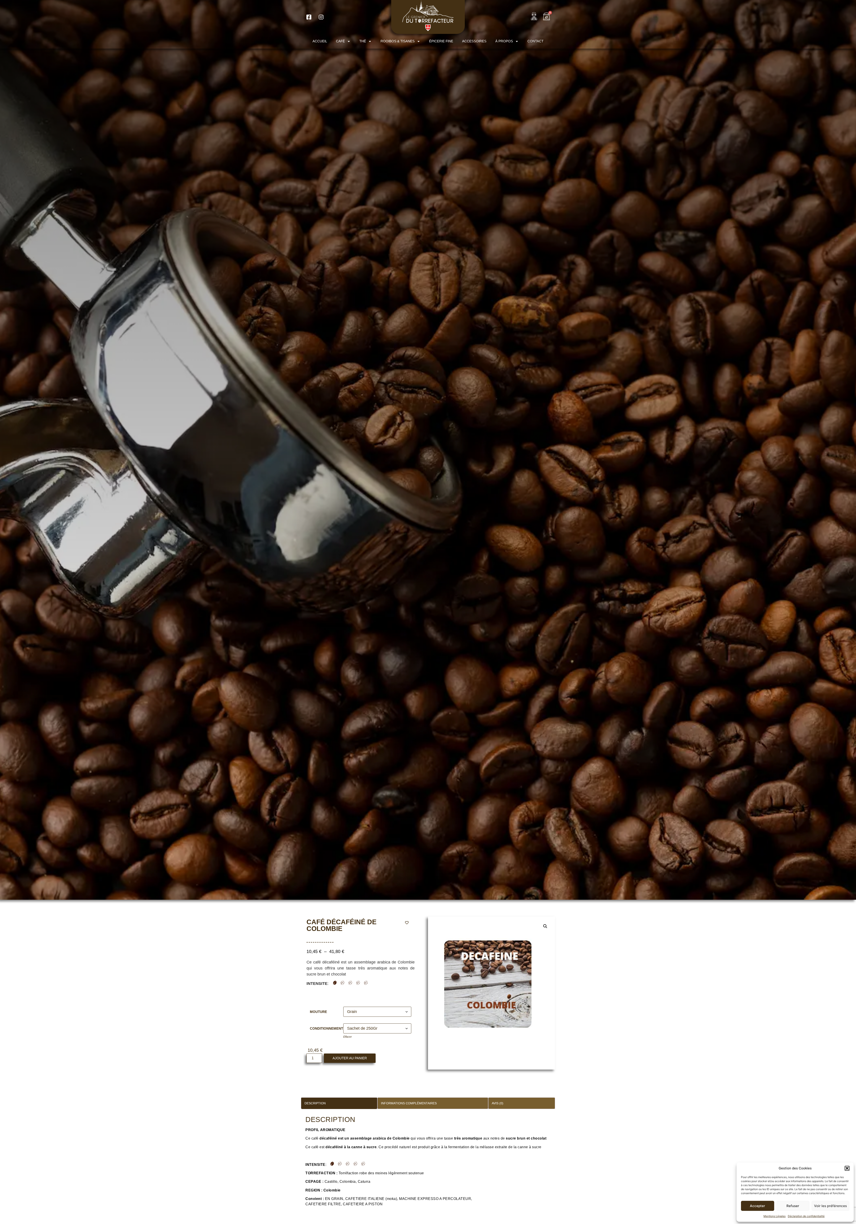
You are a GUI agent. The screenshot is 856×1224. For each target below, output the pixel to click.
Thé (362, 41)
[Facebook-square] (308, 17)
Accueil (320, 41)
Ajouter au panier (350, 1058)
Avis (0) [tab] (497, 1103)
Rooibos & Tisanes (398, 41)
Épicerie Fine (441, 41)
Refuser (792, 1206)
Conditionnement (326, 1028)
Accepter (757, 1206)
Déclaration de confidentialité (806, 1216)
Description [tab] (315, 1103)
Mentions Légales (774, 1216)
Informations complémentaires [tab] (409, 1103)
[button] (847, 1168)
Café (340, 41)
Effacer (347, 1036)
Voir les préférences (830, 1206)
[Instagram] (321, 17)
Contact (535, 41)
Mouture (318, 1011)
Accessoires (474, 41)
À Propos (504, 41)
